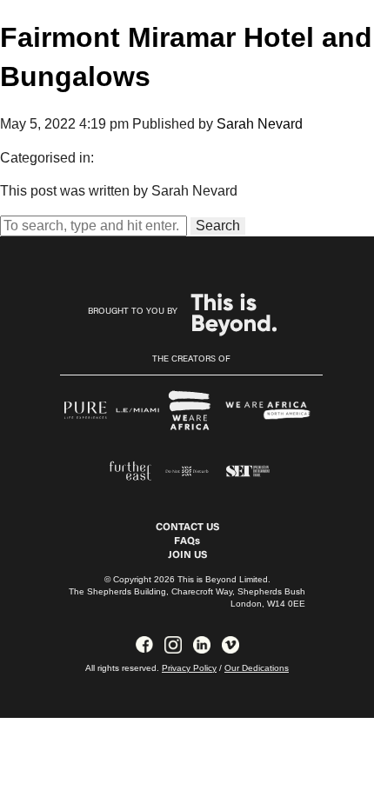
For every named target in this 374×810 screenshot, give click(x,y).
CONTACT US (187, 527)
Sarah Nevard (260, 123)
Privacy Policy (189, 668)
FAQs (187, 541)
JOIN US (187, 555)
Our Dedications (256, 668)
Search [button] (218, 225)
